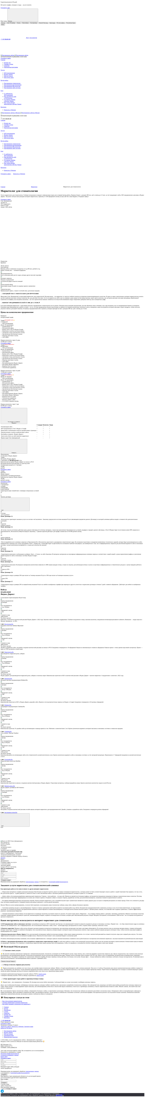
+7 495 (5, 39)
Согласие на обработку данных (10, 1055)
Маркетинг (34, 187)
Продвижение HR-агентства (12, 86)
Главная (3, 60)
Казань (18, 23)
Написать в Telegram (10, 110)
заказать (3, 857)
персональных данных (32, 882)
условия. (62, 1093)
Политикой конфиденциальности (30, 1052)
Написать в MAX (6, 1026)
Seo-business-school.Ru (11, 812)
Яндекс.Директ (8, 74)
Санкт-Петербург (11, 23)
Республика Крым (70, 23)
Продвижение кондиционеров (12, 84)
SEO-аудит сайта (9, 77)
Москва (3, 23)
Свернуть (14, 452)
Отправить (4, 1074)
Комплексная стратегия (10, 1037)
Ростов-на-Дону (61, 23)
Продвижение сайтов (10, 1031)
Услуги (3, 70)
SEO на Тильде (8, 76)
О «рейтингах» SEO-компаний (8, 94)
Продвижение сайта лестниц (12, 88)
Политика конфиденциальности (10, 1053)
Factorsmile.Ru (9, 759)
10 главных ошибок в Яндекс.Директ (9, 100)
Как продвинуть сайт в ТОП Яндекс (10, 97)
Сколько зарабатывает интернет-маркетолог (14, 1002)
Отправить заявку (6, 58)
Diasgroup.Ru (8, 678)
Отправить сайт (5, 8)
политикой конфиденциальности (58, 882)
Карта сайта (4, 1056)
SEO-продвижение (9, 73)
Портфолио (7, 1010)
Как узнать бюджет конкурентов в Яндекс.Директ (12, 103)
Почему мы (7, 62)
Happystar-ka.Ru (9, 652)
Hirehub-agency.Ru (10, 786)
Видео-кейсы (4, 80)
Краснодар (52, 23)
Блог (2, 90)
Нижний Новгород (43, 23)
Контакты (3, 107)
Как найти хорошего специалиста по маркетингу (16, 1004)
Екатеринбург (33, 23)
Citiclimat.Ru (8, 731)
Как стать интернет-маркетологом (12, 1001)
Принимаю (59, 1095)
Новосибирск (25, 23)
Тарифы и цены (8, 64)
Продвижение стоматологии (12, 83)
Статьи (6, 1011)
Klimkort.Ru (8, 705)
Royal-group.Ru (9, 624)
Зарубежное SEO (9, 1035)
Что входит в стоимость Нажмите (14, 422)
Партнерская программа (11, 67)
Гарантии (6, 65)
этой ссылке (42, 974)
